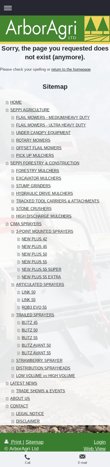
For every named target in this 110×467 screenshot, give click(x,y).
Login (100, 442)
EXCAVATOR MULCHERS (38, 178)
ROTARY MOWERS (33, 140)
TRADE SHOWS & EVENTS (40, 391)
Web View (95, 449)
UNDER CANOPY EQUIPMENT (43, 133)
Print (16, 442)
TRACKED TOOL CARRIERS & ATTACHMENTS (57, 201)
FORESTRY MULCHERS (37, 171)
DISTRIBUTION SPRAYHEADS (43, 368)
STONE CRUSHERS (34, 208)
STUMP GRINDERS (33, 186)
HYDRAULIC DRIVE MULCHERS (44, 193)
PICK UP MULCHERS (35, 155)
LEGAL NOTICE (30, 414)
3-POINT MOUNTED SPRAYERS (44, 231)
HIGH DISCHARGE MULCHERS (44, 216)
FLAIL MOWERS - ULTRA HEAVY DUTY (51, 125)
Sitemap (34, 442)
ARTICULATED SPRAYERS (40, 284)
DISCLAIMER (28, 421)
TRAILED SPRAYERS (35, 315)
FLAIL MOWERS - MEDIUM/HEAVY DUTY (53, 117)
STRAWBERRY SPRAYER (39, 360)
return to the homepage (71, 69)
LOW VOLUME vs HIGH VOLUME (45, 376)
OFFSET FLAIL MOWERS (39, 148)
